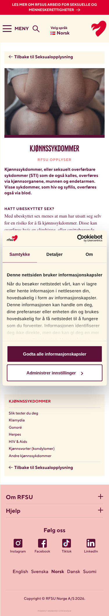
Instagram (18, 551)
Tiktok (67, 551)
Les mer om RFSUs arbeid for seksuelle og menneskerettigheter (54, 7)
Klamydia (17, 420)
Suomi (90, 572)
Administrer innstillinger (51, 372)
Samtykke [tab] (19, 254)
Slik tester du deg (23, 413)
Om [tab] (89, 254)
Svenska (39, 572)
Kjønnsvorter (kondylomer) (32, 449)
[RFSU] (92, 29)
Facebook (42, 551)
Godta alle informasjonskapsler (54, 353)
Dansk (73, 572)
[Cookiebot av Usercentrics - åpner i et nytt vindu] (77, 238)
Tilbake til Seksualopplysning (43, 57)
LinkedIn (91, 551)
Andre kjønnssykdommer (30, 456)
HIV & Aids (18, 442)
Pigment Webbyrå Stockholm (54, 611)
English (20, 572)
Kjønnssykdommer (30, 401)
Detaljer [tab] (55, 254)
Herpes (15, 434)
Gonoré (15, 428)
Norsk (57, 572)
